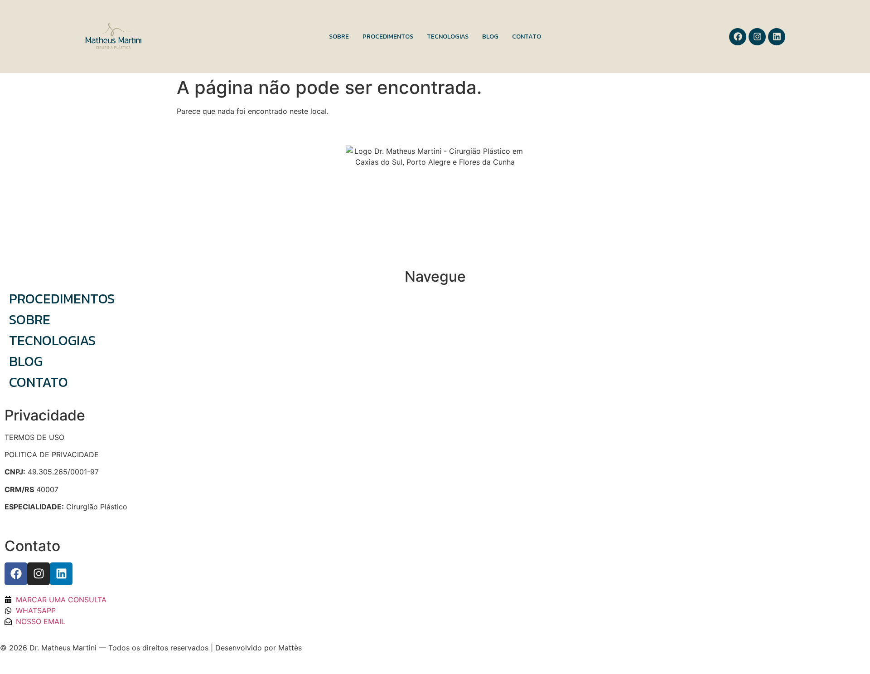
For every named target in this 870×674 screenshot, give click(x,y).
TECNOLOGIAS (448, 36)
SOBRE (339, 36)
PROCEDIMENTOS (387, 36)
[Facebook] (737, 36)
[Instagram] (757, 36)
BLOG (490, 36)
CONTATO (526, 36)
